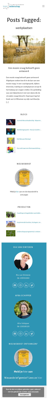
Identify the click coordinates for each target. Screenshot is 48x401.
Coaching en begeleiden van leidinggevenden (29, 213)
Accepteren (24, 394)
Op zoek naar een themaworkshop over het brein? (29, 148)
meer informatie (33, 392)
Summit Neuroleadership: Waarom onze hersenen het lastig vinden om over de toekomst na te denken (29, 120)
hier (17, 192)
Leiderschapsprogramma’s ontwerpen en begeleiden (29, 232)
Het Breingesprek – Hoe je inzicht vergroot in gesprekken (29, 130)
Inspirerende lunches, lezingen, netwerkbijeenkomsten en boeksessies (29, 222)
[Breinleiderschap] (13, 6)
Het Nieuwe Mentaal (24, 139)
